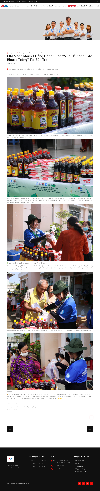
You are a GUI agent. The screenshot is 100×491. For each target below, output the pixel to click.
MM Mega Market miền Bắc (38, 460)
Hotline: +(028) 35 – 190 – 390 (30, 1)
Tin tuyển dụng (79, 466)
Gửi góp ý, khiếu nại (80, 469)
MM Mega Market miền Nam (38, 466)
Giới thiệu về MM (79, 460)
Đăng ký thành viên (7, 1)
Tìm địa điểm (18, 1)
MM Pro (77, 463)
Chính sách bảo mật (80, 472)
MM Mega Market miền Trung (38, 463)
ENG (97, 1)
